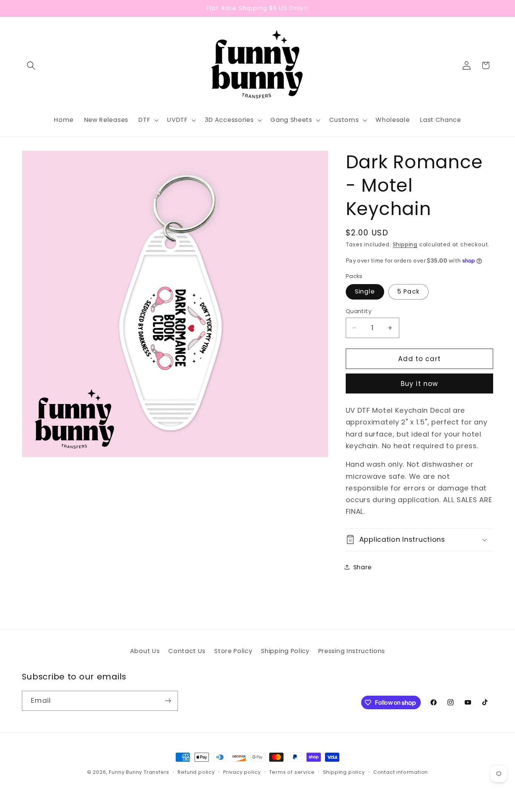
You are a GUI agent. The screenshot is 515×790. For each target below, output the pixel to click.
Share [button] (362, 567)
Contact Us (186, 651)
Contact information (400, 772)
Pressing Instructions (351, 651)
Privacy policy (242, 772)
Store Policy (233, 651)
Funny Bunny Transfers (139, 772)
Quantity (359, 311)
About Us (145, 651)
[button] (31, 65)
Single (365, 291)
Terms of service (292, 772)
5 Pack (408, 291)
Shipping (405, 244)
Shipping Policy (285, 651)
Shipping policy (344, 772)
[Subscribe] (168, 701)
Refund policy (196, 772)
